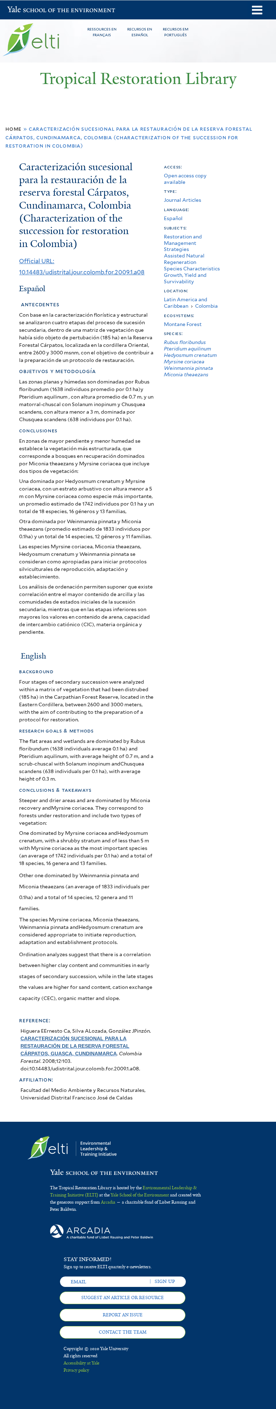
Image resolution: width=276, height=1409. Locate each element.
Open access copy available (185, 179)
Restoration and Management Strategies (183, 243)
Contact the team (123, 1332)
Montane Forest (183, 324)
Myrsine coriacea (184, 361)
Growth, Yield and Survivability (185, 278)
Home (13, 128)
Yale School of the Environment (26, 10)
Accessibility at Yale (81, 1363)
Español (173, 218)
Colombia (206, 306)
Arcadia (108, 1202)
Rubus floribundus (185, 342)
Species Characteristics (192, 268)
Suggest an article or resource (122, 1298)
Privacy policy (76, 1370)
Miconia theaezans (186, 374)
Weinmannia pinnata (188, 368)
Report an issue (123, 1315)
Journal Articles (182, 200)
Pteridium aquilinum (187, 349)
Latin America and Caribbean (185, 303)
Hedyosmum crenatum (190, 355)
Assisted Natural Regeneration (184, 259)
